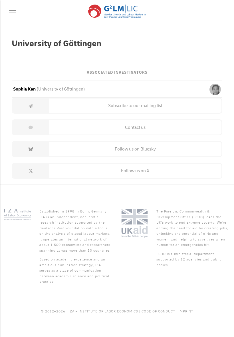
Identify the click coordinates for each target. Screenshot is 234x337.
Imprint (186, 311)
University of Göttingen (60, 89)
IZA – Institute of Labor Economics (103, 311)
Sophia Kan (24, 89)
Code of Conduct (158, 311)
